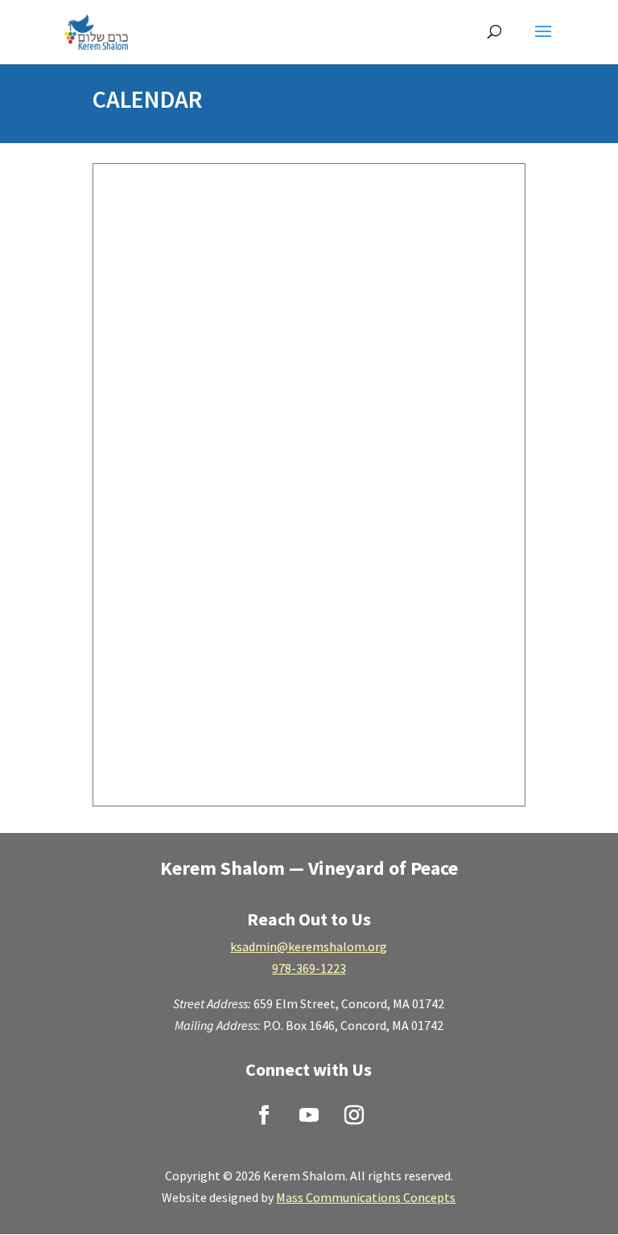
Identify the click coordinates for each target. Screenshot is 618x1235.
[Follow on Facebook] (264, 1115)
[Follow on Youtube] (309, 1115)
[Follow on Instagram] (354, 1115)
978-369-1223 (309, 968)
